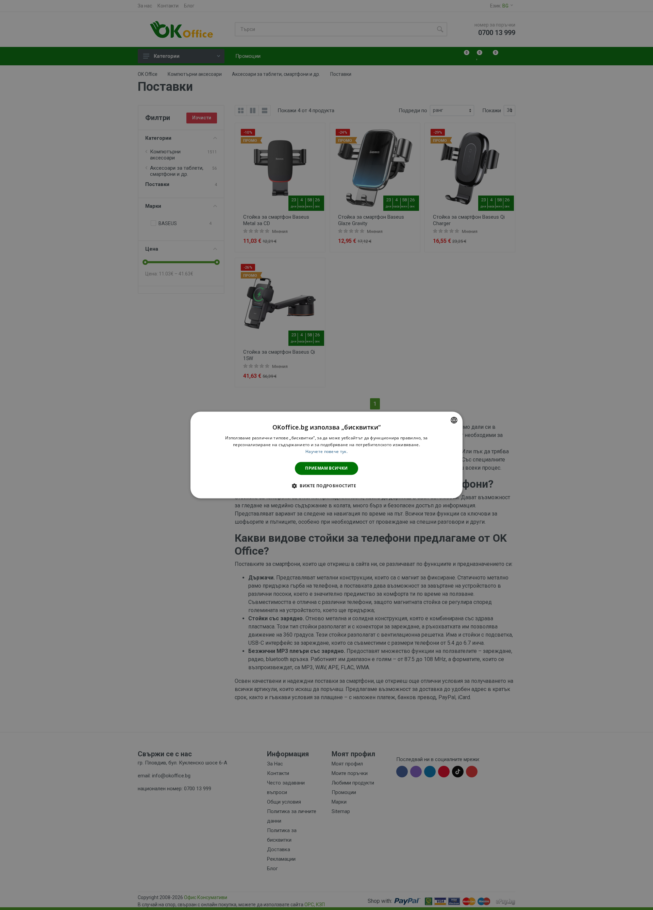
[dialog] (326, 454)
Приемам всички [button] (326, 468)
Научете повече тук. (326, 451)
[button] (326, 486)
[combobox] (454, 420)
